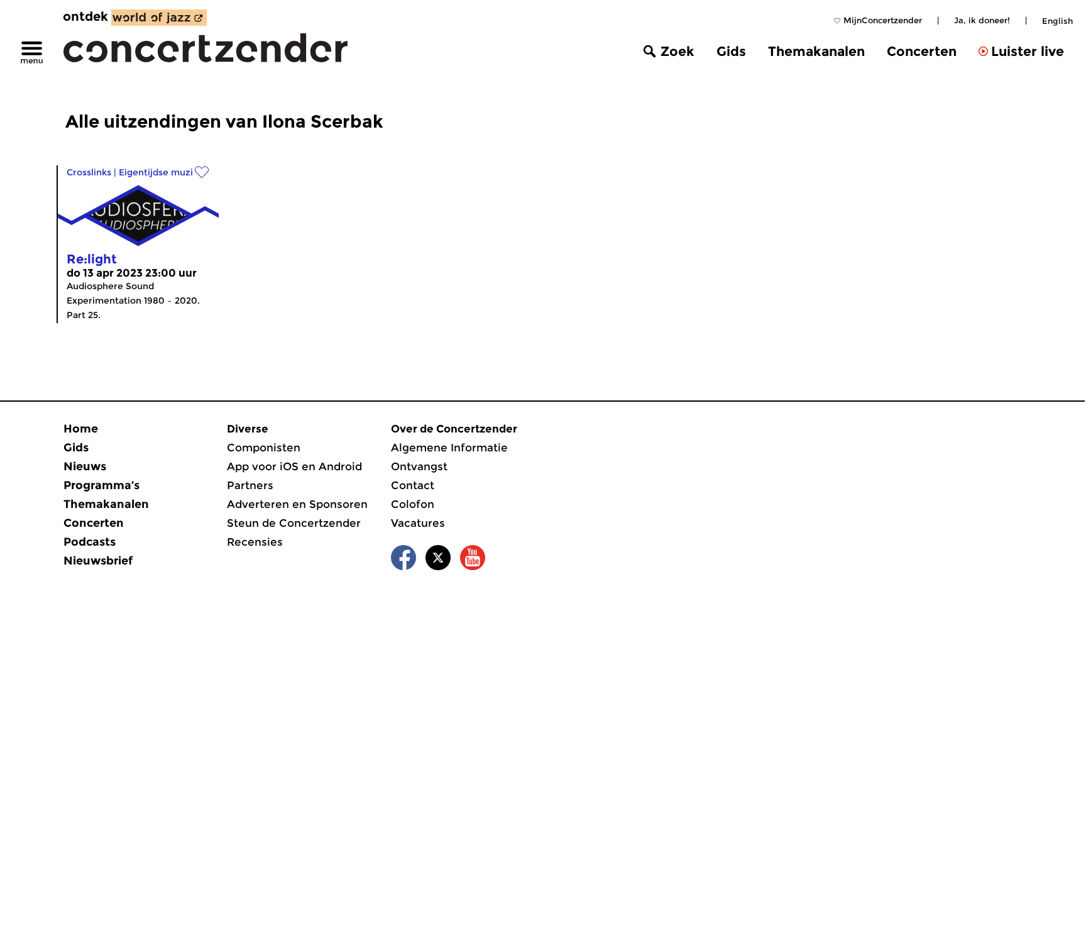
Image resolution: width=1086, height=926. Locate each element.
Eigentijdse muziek (161, 172)
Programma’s (101, 485)
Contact (412, 485)
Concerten (922, 51)
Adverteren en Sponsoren (297, 504)
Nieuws (84, 466)
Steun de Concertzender (294, 523)
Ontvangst (419, 466)
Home (80, 429)
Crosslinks (89, 172)
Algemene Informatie (449, 447)
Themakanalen (816, 51)
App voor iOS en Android (294, 466)
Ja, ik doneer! (982, 20)
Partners (250, 485)
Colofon (412, 504)
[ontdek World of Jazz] (159, 17)
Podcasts (89, 542)
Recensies (255, 542)
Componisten (263, 447)
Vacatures (418, 523)
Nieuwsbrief (98, 561)
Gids (731, 51)
